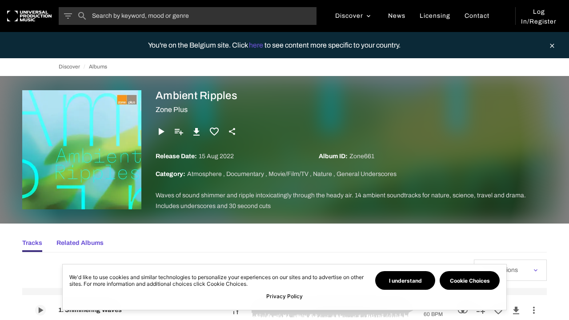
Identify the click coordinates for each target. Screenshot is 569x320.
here (256, 45)
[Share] (232, 131)
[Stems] (235, 310)
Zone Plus (172, 109)
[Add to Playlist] (178, 131)
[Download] (196, 131)
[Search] (82, 16)
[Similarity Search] (462, 310)
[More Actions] (534, 310)
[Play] (161, 131)
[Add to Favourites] (214, 131)
